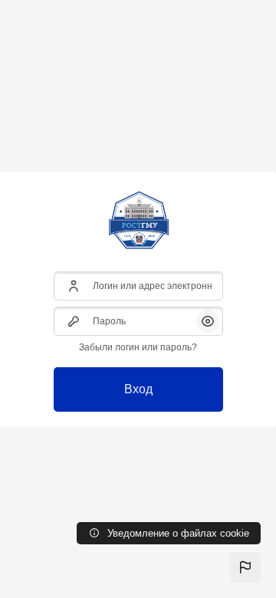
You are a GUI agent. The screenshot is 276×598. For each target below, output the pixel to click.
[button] (245, 567)
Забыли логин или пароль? (138, 347)
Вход (138, 389)
